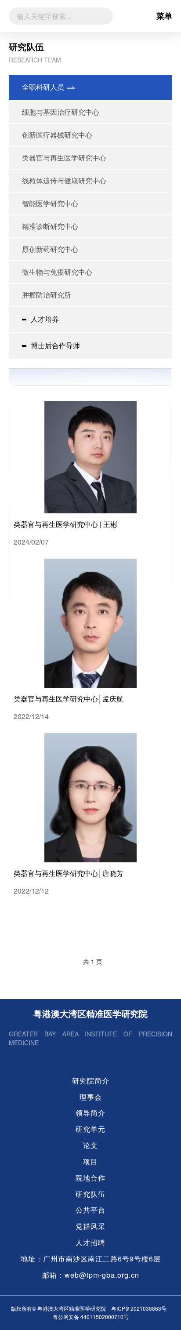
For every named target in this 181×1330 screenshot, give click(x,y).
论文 (90, 1145)
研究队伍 (90, 1194)
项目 (90, 1161)
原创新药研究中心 (50, 249)
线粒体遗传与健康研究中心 (64, 180)
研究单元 (90, 1129)
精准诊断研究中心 (50, 226)
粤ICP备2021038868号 (139, 1308)
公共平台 (90, 1210)
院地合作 (90, 1178)
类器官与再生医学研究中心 (64, 158)
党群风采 (90, 1226)
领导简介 (90, 1113)
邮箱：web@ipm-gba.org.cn (90, 1275)
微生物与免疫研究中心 (57, 272)
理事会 (91, 1097)
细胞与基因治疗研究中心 (60, 112)
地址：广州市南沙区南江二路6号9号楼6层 (91, 1259)
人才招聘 (90, 1242)
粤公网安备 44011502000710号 (91, 1316)
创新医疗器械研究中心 (57, 135)
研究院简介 (90, 1081)
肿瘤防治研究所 (46, 295)
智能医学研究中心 (50, 203)
